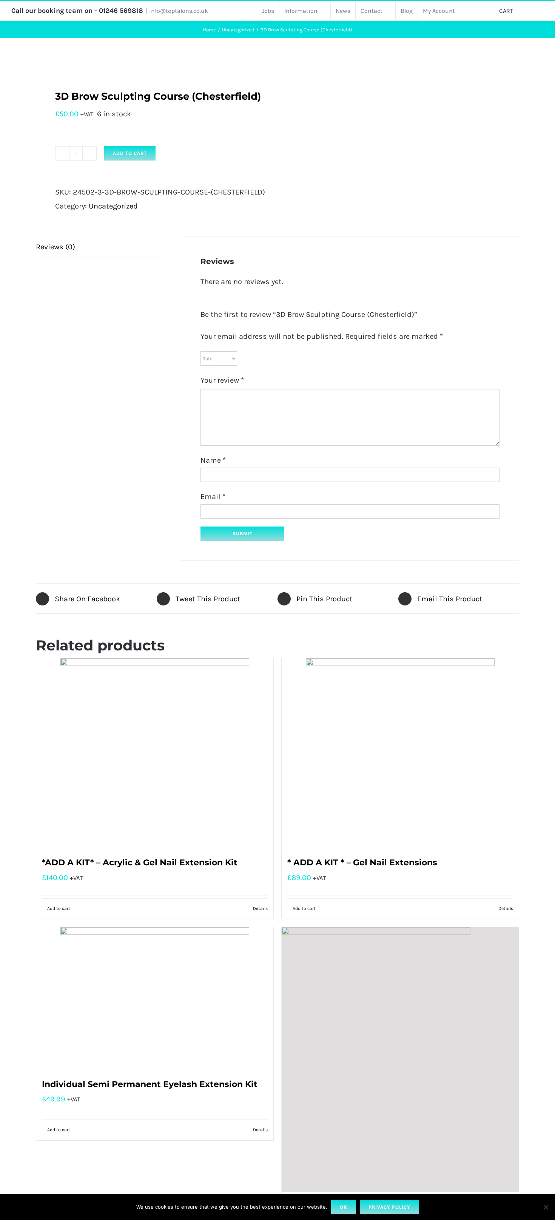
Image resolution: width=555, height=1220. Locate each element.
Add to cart (130, 153)
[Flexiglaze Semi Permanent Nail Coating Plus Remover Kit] (400, 1059)
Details (260, 908)
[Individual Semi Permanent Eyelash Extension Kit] (154, 998)
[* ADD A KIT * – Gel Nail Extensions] (400, 752)
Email (212, 496)
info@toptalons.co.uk (178, 10)
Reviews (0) (55, 246)
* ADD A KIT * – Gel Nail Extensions (362, 862)
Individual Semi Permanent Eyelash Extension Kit (149, 1084)
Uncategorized (113, 206)
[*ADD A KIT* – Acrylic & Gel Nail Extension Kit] (154, 752)
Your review (222, 380)
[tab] (99, 247)
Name (213, 460)
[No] (545, 1207)
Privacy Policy (389, 1207)
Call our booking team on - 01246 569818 (77, 10)
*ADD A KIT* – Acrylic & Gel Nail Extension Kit (139, 862)
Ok (343, 1207)
